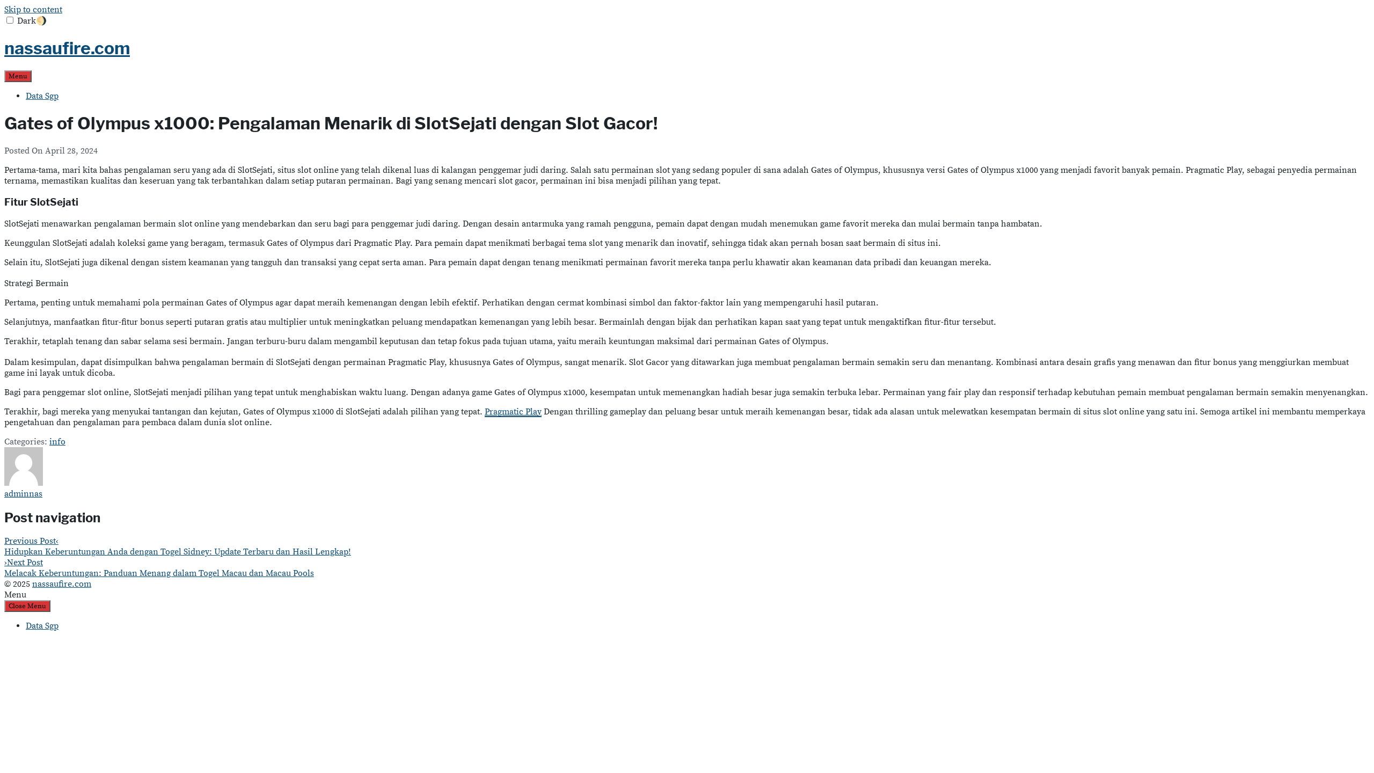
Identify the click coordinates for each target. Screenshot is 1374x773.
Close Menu (27, 606)
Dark (32, 21)
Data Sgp (42, 96)
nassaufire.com (67, 48)
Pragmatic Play (513, 411)
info (57, 441)
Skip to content (33, 9)
